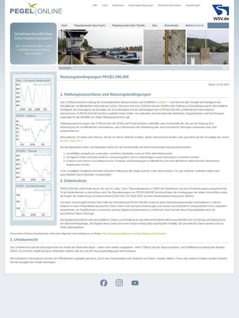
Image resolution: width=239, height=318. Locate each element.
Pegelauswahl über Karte (89, 25)
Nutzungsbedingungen (141, 5)
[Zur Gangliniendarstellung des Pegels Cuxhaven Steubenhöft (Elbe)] (33, 109)
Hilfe (95, 5)
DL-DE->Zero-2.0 (71, 140)
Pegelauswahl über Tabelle (128, 25)
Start (64, 25)
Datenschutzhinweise (169, 5)
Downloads (172, 25)
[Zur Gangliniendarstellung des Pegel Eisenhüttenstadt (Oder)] (33, 215)
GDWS (163, 102)
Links (105, 5)
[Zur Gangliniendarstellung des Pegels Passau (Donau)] (33, 180)
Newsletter (65, 68)
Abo (154, 25)
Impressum (118, 5)
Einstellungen (193, 5)
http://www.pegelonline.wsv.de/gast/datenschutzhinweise (134, 233)
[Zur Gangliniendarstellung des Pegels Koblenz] (33, 145)
